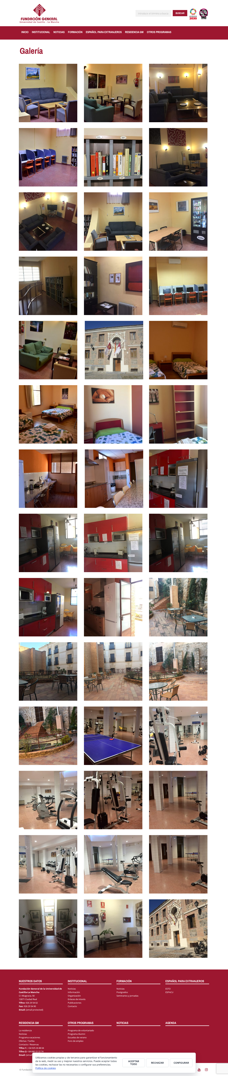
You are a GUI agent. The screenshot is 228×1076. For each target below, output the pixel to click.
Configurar (181, 1062)
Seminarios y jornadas (127, 995)
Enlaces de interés (76, 999)
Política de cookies (45, 1068)
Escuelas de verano (77, 1037)
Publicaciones (74, 1002)
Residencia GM (134, 32)
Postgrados (122, 992)
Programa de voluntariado (81, 1030)
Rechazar (157, 1062)
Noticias (59, 32)
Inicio (25, 32)
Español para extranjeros (104, 32)
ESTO (168, 988)
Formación (75, 32)
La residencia (25, 1030)
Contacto (72, 1006)
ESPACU (169, 992)
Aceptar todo (133, 1062)
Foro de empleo (75, 1040)
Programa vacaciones (29, 1037)
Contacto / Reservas (29, 1044)
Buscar (180, 13)
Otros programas (159, 32)
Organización (74, 995)
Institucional (41, 32)
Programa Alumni (76, 1033)
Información (74, 992)
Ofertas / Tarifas (27, 1040)
